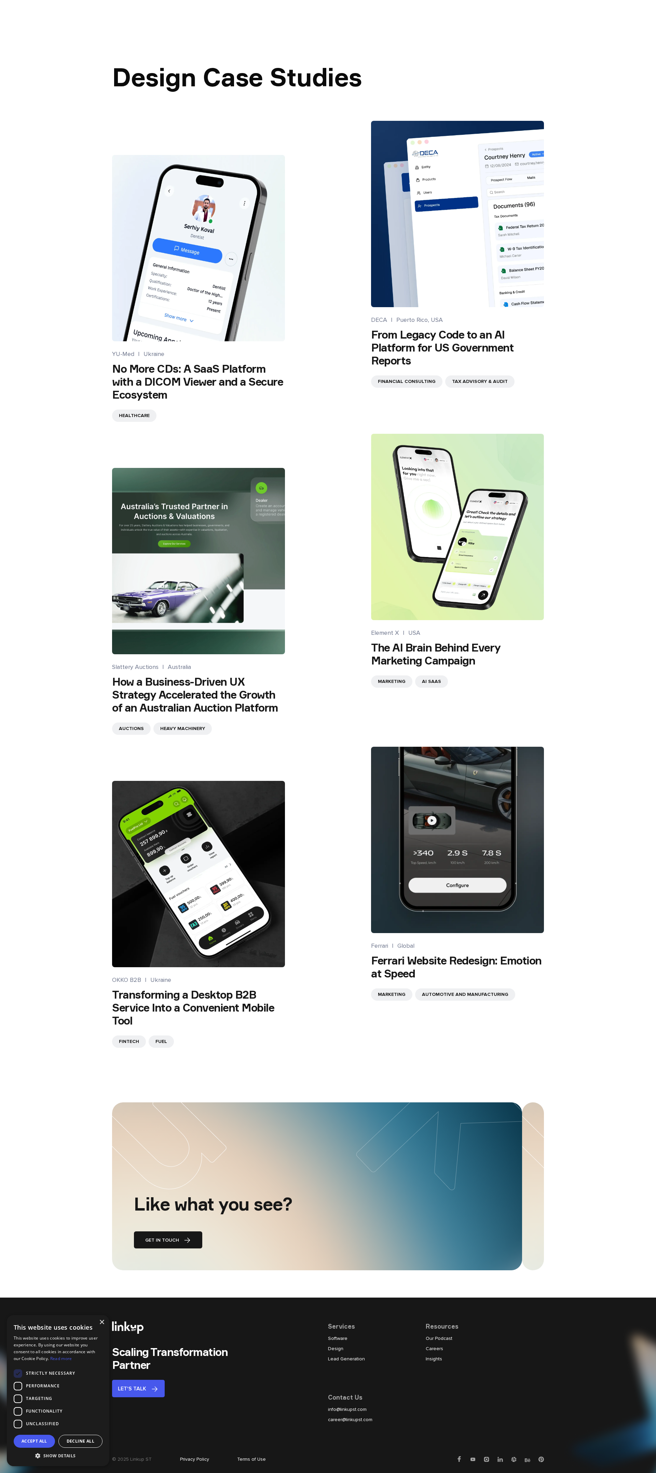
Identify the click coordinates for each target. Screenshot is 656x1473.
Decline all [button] (80, 1441)
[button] (58, 1455)
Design (335, 1349)
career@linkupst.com (350, 1419)
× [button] (101, 1322)
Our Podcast (439, 1338)
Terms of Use (251, 1459)
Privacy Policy (194, 1459)
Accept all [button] (34, 1441)
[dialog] (58, 1390)
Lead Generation (346, 1359)
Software (337, 1338)
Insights (434, 1359)
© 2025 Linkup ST (132, 1459)
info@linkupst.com (347, 1409)
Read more (61, 1358)
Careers (434, 1349)
